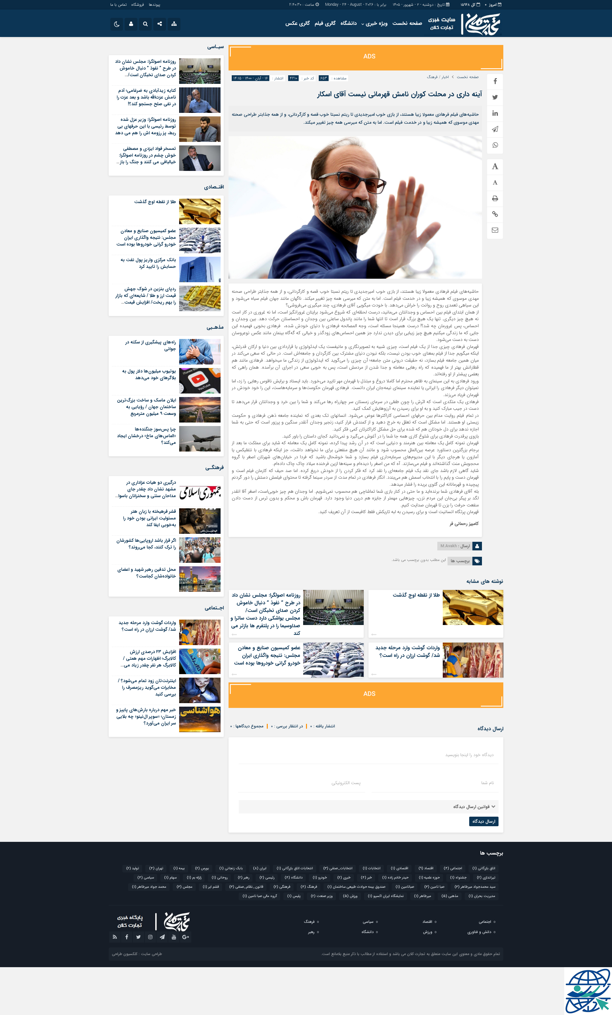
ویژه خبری (377, 23)
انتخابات (372, 868)
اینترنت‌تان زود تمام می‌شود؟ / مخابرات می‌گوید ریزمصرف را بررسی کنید (147, 687)
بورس (202, 868)
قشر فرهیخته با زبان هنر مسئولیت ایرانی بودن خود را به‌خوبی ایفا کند (149, 518)
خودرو (320, 877)
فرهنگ (432, 77)
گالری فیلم (325, 23)
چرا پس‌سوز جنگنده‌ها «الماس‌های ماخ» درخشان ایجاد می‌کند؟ (146, 436)
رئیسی (266, 877)
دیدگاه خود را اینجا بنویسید (469, 755)
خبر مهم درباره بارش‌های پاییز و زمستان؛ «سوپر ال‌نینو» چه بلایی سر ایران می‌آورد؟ (146, 716)
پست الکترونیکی (346, 783)
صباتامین (405, 887)
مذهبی (449, 896)
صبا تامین (434, 887)
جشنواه (458, 877)
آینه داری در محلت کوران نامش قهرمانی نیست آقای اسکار (399, 94)
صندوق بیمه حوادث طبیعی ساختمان (356, 887)
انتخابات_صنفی (338, 868)
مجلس (185, 887)
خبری (344, 877)
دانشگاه (348, 23)
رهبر (243, 877)
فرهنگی (281, 887)
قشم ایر (211, 887)
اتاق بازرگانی (483, 868)
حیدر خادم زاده (395, 877)
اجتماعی (453, 868)
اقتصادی (399, 868)
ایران (259, 868)
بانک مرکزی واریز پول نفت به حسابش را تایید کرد (148, 263)
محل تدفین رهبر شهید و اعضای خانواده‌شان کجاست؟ (146, 573)
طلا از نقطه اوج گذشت (416, 595)
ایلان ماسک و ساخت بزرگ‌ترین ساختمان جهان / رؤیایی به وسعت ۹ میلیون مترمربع (146, 407)
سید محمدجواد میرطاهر (475, 887)
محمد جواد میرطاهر (149, 887)
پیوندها (154, 5)
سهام (170, 877)
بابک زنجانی (231, 868)
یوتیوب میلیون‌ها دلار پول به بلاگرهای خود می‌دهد (149, 374)
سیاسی (145, 877)
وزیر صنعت (322, 896)
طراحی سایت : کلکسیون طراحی (137, 954)
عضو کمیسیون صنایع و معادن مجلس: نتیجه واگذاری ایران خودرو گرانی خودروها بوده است (267, 655)
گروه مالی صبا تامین (260, 896)
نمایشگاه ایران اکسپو (386, 896)
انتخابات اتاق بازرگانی (295, 868)
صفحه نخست (407, 23)
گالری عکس (297, 23)
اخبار (445, 77)
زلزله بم (194, 877)
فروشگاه (137, 5)
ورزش (350, 896)
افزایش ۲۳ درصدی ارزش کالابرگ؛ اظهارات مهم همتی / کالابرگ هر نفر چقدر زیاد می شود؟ (149, 661)
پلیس (294, 896)
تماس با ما (118, 5)
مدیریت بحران (482, 896)
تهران (156, 868)
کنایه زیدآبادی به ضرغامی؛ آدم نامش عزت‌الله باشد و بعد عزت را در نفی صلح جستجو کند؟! (146, 97)
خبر (366, 877)
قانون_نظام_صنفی (246, 887)
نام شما (487, 783)
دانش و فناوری (479, 932)
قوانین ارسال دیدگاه (471, 806)
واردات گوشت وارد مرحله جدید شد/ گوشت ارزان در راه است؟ (407, 651)
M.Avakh (449, 546)
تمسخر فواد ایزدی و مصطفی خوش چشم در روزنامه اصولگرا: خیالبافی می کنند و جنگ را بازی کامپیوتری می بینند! (146, 158)
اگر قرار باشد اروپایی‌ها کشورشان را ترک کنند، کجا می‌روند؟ (146, 544)
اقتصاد (426, 868)
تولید (132, 868)
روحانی (220, 877)
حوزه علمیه (429, 877)
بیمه (179, 868)
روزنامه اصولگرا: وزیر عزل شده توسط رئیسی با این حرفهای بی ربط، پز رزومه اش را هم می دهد (145, 126)
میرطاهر (422, 896)
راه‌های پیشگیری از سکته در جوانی (150, 345)
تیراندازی (486, 877)
